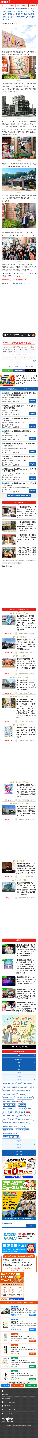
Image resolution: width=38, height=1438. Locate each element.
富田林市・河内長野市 (22, 1130)
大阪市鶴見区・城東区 (23, 1090)
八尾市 (19, 1119)
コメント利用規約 (31, 361)
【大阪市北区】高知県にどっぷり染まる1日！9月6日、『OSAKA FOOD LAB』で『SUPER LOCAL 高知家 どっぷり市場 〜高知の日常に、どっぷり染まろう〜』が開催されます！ (25, 966)
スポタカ (4, 563)
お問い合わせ (6, 1406)
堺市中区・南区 (24, 1122)
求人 (18, 5)
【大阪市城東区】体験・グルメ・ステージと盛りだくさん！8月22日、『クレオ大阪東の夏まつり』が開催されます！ (26, 732)
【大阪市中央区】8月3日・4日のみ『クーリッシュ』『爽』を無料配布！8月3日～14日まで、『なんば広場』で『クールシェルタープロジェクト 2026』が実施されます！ (26, 623)
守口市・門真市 (20, 1108)
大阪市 (19, 1083)
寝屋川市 (27, 1115)
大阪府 (15, 23)
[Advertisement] (19, 588)
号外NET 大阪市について (9, 1413)
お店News (32, 5)
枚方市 (5, 1119)
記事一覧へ (19, 367)
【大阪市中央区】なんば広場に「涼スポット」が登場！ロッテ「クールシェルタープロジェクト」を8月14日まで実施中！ (26, 685)
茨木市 (5, 1112)
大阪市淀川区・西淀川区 (10, 1087)
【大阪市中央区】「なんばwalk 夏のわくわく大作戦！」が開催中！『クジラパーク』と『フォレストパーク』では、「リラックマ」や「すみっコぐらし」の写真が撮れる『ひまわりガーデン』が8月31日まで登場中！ (26, 709)
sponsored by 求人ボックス (25, 389)
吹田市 (29, 1108)
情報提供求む (6, 1398)
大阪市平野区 (22, 1105)
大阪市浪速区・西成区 (9, 1105)
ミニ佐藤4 (9, 566)
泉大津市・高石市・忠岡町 (10, 1126)
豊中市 (25, 1112)
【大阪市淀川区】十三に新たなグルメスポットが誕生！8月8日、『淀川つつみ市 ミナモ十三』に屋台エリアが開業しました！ (26, 644)
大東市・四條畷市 (8, 1108)
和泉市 (23, 1126)
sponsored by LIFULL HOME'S (25, 1302)
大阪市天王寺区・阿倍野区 (24, 1098)
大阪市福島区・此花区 (26, 1087)
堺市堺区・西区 (28, 1119)
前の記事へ (8, 367)
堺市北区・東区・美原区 (10, 1122)
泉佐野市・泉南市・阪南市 (10, 1133)
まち (4, 566)
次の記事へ (30, 367)
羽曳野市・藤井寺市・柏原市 (11, 1137)
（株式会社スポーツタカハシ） (22, 283)
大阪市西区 (21, 1094)
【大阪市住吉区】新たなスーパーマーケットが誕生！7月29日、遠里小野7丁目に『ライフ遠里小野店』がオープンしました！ (26, 811)
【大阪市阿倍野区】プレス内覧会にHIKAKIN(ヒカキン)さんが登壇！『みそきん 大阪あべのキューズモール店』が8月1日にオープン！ (26, 868)
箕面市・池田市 (14, 1112)
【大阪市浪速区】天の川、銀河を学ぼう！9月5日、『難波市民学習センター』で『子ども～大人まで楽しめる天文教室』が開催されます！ (26, 994)
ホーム (5, 1391)
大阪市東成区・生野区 (9, 1094)
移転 (20, 563)
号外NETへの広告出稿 (9, 1402)
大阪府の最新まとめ (8, 1083)
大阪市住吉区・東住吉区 (12, 1101)
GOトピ (3, 5)
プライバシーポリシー (9, 1409)
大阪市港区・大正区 (8, 1098)
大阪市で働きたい (11, 389)
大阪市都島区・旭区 (8, 1090)
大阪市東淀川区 (28, 1083)
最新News (11, 5)
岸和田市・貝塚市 (8, 1130)
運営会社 (5, 1394)
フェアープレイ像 (13, 563)
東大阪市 (12, 1119)
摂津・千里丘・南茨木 (9, 1115)
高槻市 (20, 1115)
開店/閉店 (24, 5)
